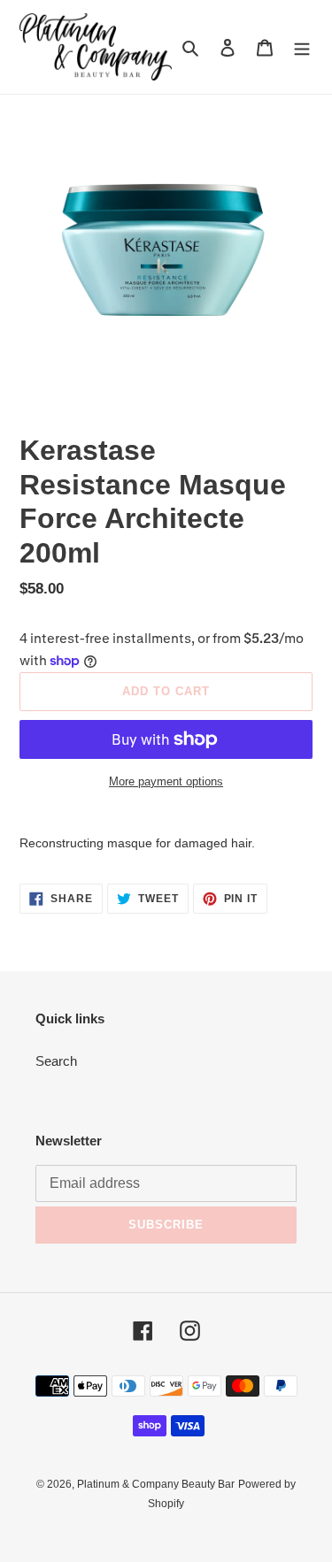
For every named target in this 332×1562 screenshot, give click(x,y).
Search (56, 1060)
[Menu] (301, 47)
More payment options (166, 781)
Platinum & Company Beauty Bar (156, 1484)
